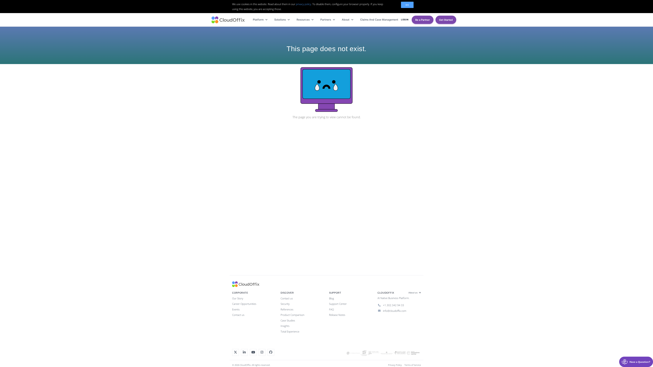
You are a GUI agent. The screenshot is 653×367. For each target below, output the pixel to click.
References (287, 309)
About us (413, 293)
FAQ (331, 309)
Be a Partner (422, 19)
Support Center (338, 303)
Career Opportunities (244, 303)
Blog (331, 298)
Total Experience (290, 331)
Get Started (446, 19)
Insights (285, 326)
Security (285, 303)
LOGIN (404, 19)
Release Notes (337, 315)
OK (407, 5)
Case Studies (288, 320)
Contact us (238, 315)
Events (236, 309)
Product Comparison (292, 315)
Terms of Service (412, 364)
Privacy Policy (395, 364)
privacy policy (303, 4)
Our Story (237, 298)
